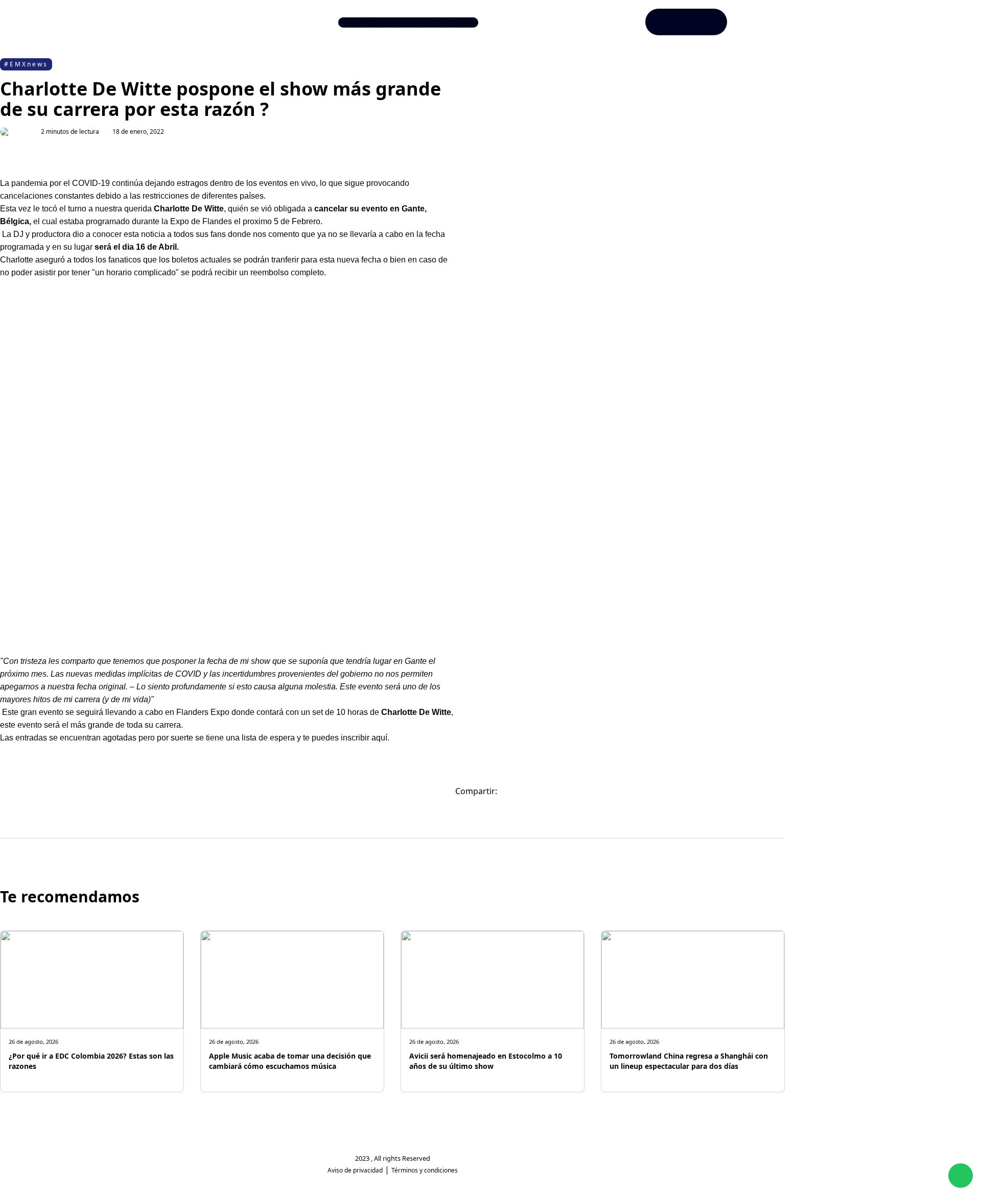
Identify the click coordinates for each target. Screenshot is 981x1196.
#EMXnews (377, 22)
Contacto (463, 22)
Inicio (347, 22)
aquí (378, 737)
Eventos (432, 22)
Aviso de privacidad (355, 1170)
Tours (408, 22)
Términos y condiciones (424, 1170)
